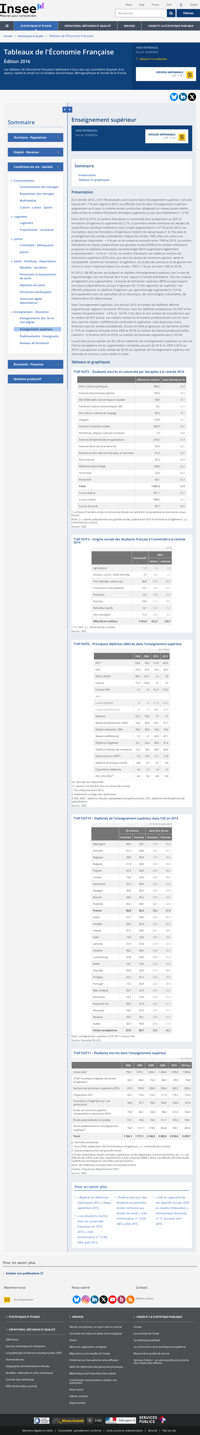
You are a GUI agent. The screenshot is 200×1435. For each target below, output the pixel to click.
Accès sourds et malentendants (124, 1430)
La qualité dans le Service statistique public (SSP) (34, 1353)
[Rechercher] (171, 13)
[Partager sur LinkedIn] (183, 97)
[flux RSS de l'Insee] (130, 1299)
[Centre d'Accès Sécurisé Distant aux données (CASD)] (95, 1423)
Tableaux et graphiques (94, 180)
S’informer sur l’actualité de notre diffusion (94, 1360)
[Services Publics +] (152, 1423)
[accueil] (7, 26)
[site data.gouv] (121, 1423)
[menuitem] (7, 26)
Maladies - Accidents (33, 267)
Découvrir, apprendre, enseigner (88, 1346)
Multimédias (28, 200)
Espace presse (77, 1402)
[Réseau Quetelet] (68, 1423)
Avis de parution (23, 1299)
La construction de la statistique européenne (160, 1346)
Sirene (73, 1340)
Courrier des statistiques (20, 1379)
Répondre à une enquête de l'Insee (89, 1353)
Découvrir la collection (153, 59)
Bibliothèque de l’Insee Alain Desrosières (92, 1373)
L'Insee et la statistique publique (171, 26)
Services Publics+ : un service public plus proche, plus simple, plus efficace (161, 1361)
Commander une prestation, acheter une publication (93, 1381)
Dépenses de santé (32, 285)
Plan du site (169, 1430)
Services (129, 26)
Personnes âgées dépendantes (31, 301)
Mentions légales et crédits (37, 1430)
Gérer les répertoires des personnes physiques (96, 1366)
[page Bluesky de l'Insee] (76, 1299)
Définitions (12, 1339)
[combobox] (157, 13)
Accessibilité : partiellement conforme (79, 1430)
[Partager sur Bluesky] (173, 97)
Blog (141, 4)
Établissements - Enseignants (39, 336)
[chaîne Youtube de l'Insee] (112, 1299)
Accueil (8, 36)
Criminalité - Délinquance (37, 245)
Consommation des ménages (39, 187)
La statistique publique (147, 1340)
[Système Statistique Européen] (42, 1423)
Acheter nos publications (22, 1273)
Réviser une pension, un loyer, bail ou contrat (95, 1327)
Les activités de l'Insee (146, 1333)
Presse (155, 4)
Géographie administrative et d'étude (27, 1366)
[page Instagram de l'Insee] (85, 1299)
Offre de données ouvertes (21, 1386)
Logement (26, 223)
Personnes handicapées (35, 292)
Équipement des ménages (37, 194)
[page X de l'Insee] (103, 1299)
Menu (129, 4)
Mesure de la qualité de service (151, 1353)
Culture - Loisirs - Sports (36, 207)
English (194, 4)
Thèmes (188, 13)
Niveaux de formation (34, 343)
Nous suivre (76, 1389)
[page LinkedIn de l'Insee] (94, 1299)
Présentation (87, 175)
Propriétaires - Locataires (37, 230)
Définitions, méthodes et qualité (87, 26)
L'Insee (137, 1327)
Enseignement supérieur (36, 329)
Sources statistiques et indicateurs (26, 1346)
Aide (169, 4)
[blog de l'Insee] (121, 1299)
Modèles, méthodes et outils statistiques (29, 1373)
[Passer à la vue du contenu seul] (65, 109)
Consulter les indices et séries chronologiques (95, 1333)
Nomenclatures (15, 1359)
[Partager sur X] (192, 97)
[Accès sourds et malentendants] (181, 6)
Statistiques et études (36, 26)
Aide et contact (144, 1298)
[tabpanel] (131, 448)
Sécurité (152, 1430)
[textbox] (141, 13)
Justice (24, 252)
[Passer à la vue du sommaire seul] (70, 109)
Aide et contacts (78, 1396)
